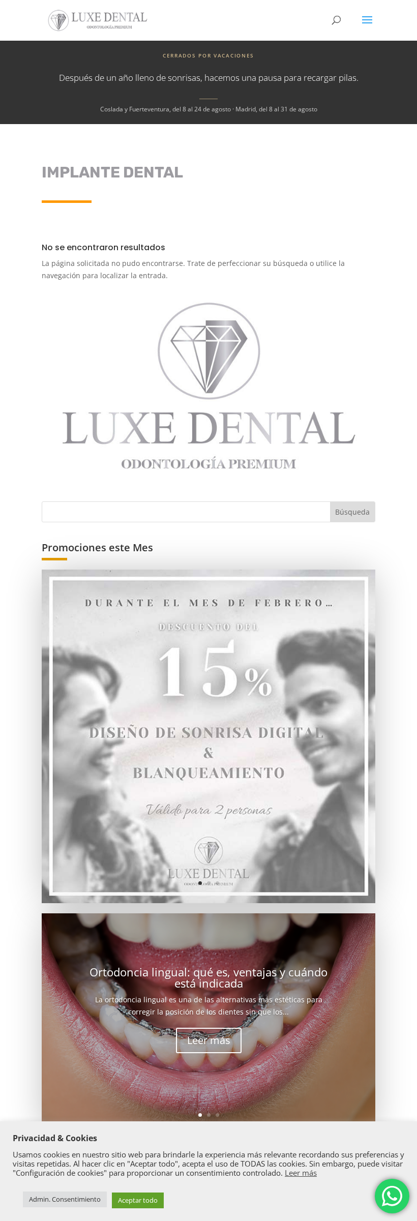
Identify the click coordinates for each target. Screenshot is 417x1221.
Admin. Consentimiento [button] (65, 1199)
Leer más (208, 1040)
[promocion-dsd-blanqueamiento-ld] (208, 736)
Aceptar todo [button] (138, 1200)
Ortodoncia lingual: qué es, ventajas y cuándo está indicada (208, 977)
